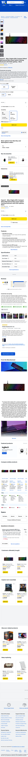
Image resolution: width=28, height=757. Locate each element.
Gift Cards (3, 727)
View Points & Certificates (21, 734)
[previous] (2, 337)
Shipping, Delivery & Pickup (6, 717)
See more (2, 79)
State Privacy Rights (20, 751)
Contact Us (18, 727)
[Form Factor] (8, 258)
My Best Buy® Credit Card (6, 732)
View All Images (5, 478)
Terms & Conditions (8, 751)
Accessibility (3, 750)
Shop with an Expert (20, 717)
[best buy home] (4, 2)
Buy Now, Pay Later (5, 738)
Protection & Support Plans (21, 723)
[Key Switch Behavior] (12, 263)
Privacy (12, 750)
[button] (4, 5)
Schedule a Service (19, 719)
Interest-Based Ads (16, 751)
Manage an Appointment (20, 721)
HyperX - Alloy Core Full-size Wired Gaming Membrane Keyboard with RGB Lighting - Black (19, 481)
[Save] (2, 128)
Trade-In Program (4, 725)
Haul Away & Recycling (20, 725)
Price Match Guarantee (5, 721)
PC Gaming (17, 16)
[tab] (5, 516)
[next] (25, 337)
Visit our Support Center (20, 715)
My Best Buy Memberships (21, 732)
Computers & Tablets (10, 16)
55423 (10, 121)
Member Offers (18, 736)
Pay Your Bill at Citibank (5, 734)
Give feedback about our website (18, 746)
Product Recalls (4, 723)
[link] (8, 353)
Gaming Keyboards (14, 17)
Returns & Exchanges (5, 719)
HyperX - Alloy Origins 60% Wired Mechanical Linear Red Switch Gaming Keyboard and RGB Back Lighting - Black (13, 481)
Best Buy (2, 16)
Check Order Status (5, 715)
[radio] (5, 115)
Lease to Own (3, 736)
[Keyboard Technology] (12, 261)
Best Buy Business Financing (6, 740)
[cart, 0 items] (25, 2)
